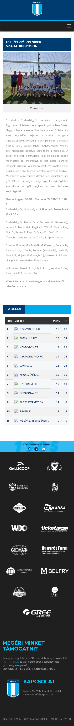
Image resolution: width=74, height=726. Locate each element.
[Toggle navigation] (69, 26)
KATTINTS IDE (11, 661)
